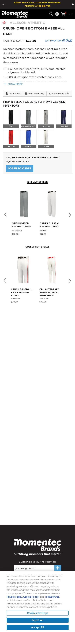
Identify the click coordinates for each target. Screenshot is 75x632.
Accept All (37, 627)
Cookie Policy (31, 596)
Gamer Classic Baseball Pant (49, 225)
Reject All (37, 620)
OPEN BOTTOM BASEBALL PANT (21, 225)
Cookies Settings (37, 613)
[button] (51, 15)
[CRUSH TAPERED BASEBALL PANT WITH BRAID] (51, 282)
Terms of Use (52, 596)
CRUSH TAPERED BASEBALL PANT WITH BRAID (49, 292)
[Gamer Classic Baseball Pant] (52, 216)
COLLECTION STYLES (37, 246)
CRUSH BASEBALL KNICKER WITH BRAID (21, 292)
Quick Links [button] (57, 15)
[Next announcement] (72, 4)
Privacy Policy (14, 596)
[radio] (11, 119)
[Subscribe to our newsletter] (57, 568)
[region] (37, 601)
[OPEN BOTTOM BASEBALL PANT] (24, 216)
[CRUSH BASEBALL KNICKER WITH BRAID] (23, 282)
